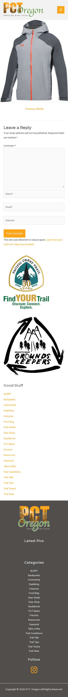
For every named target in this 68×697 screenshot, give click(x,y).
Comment (10, 145)
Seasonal (8, 460)
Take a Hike (10, 466)
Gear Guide (9, 427)
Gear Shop (9, 432)
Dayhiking (9, 410)
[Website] (34, 221)
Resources (9, 455)
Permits (8, 449)
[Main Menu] (61, 10)
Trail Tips (8, 482)
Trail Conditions (12, 471)
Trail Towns (10, 488)
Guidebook (9, 438)
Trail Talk (8, 477)
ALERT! (7, 393)
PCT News (9, 443)
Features (8, 416)
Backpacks (9, 399)
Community (10, 404)
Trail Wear (9, 494)
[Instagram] (34, 670)
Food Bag (9, 421)
